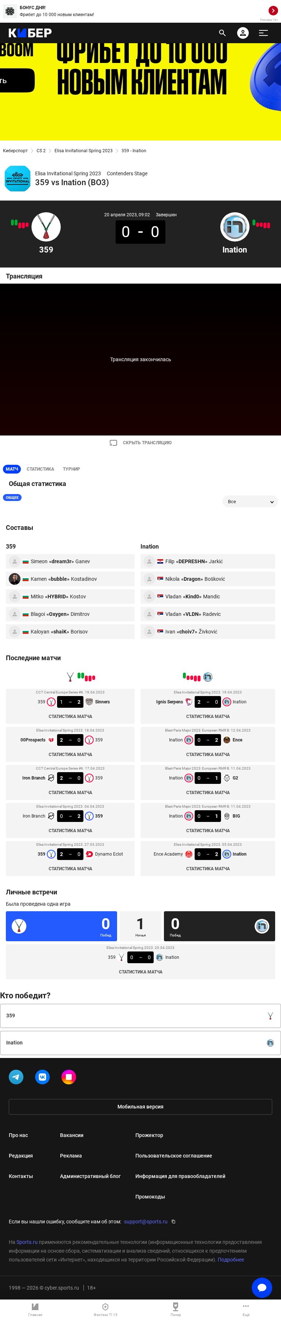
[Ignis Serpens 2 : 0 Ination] (268, 225)
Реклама (71, 1156)
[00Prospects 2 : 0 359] (23, 225)
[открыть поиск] (222, 33)
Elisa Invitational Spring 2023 (84, 150)
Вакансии (71, 1135)
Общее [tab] (12, 498)
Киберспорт (15, 150)
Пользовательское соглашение (173, 1156)
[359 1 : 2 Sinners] (27, 225)
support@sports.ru (146, 1221)
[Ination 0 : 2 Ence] (264, 225)
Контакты (21, 1176)
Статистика (40, 469)
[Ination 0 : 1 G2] (261, 225)
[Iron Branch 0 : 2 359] (16, 222)
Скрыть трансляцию (147, 442)
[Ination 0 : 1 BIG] (257, 225)
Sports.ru (27, 1242)
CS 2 (41, 150)
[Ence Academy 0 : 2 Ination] (253, 222)
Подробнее (231, 1260)
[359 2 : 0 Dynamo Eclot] (12, 222)
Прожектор (149, 1135)
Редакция (21, 1156)
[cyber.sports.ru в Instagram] (70, 1078)
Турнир (71, 469)
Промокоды (150, 1197)
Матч (12, 469)
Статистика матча (70, 716)
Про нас (18, 1135)
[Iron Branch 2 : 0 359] (19, 225)
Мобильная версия (140, 1107)
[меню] (263, 33)
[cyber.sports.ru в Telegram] (17, 1078)
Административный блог (90, 1176)
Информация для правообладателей (180, 1176)
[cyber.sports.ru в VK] (44, 1078)
